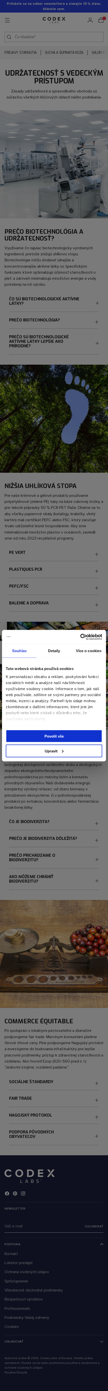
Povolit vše (54, 736)
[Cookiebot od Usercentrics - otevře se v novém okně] (80, 637)
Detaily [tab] (54, 651)
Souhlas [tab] (19, 651)
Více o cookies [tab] (88, 651)
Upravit (51, 751)
